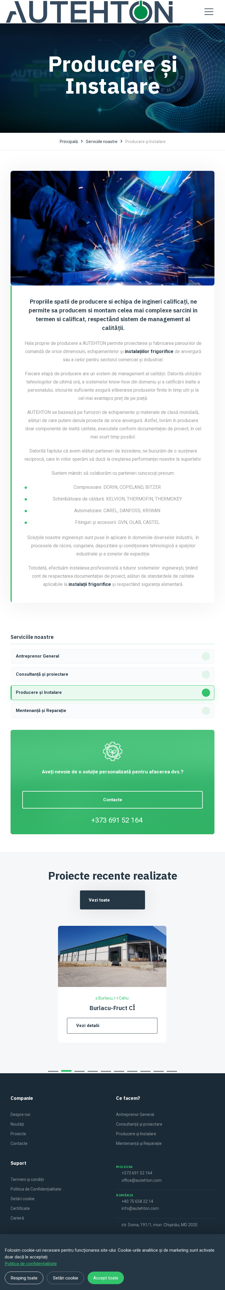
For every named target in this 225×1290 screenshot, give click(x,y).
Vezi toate (99, 900)
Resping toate (24, 1278)
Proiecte (18, 1133)
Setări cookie (23, 1198)
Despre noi (20, 1114)
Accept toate (105, 1278)
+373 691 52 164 (116, 820)
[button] (53, 1071)
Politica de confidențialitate (31, 1263)
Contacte (112, 799)
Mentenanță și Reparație (139, 1143)
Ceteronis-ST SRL (179, 1008)
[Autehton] (89, 11)
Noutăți (17, 1124)
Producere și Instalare (136, 1133)
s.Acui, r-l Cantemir (179, 998)
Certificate (20, 1208)
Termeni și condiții (27, 1179)
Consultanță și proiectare (139, 1124)
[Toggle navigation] (208, 11)
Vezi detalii (155, 1025)
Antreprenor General (135, 1114)
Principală (69, 141)
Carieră (17, 1218)
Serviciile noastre (101, 141)
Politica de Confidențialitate (36, 1189)
